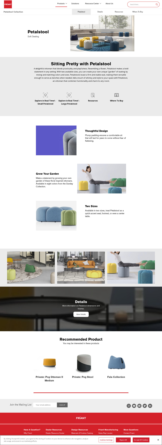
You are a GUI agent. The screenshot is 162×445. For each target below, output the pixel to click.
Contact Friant (129, 433)
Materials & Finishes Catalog (82, 433)
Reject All (123, 440)
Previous (4, 266)
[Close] (158, 439)
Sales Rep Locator (105, 433)
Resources (119, 12)
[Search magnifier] (156, 4)
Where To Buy (137, 12)
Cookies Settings (106, 440)
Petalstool (81, 12)
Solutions (75, 4)
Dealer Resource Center (55, 433)
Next (158, 266)
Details (100, 12)
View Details (81, 314)
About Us (109, 4)
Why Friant (28, 433)
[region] (81, 440)
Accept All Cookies (141, 440)
